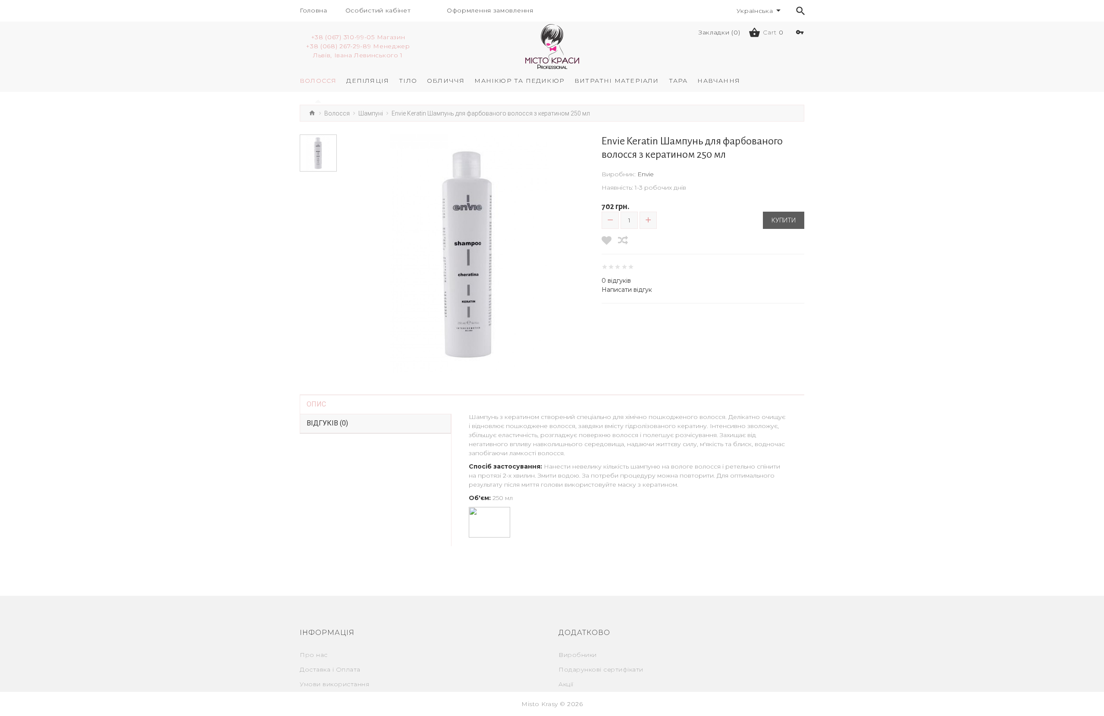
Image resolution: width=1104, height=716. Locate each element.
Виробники (577, 654)
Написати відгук (627, 290)
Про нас (314, 654)
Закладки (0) (719, 32)
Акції (566, 684)
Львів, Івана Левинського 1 (358, 55)
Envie (645, 174)
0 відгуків (616, 281)
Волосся (337, 113)
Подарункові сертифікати (600, 669)
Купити (784, 220)
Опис (316, 404)
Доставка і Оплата (330, 669)
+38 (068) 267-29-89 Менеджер (358, 46)
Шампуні (370, 113)
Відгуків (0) (327, 423)
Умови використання (334, 684)
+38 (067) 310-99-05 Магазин (358, 37)
